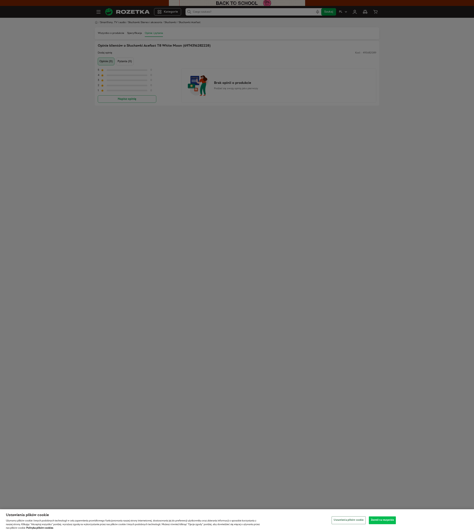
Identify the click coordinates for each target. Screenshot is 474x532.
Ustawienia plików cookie (348, 520)
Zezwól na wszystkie (382, 520)
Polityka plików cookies (39, 528)
